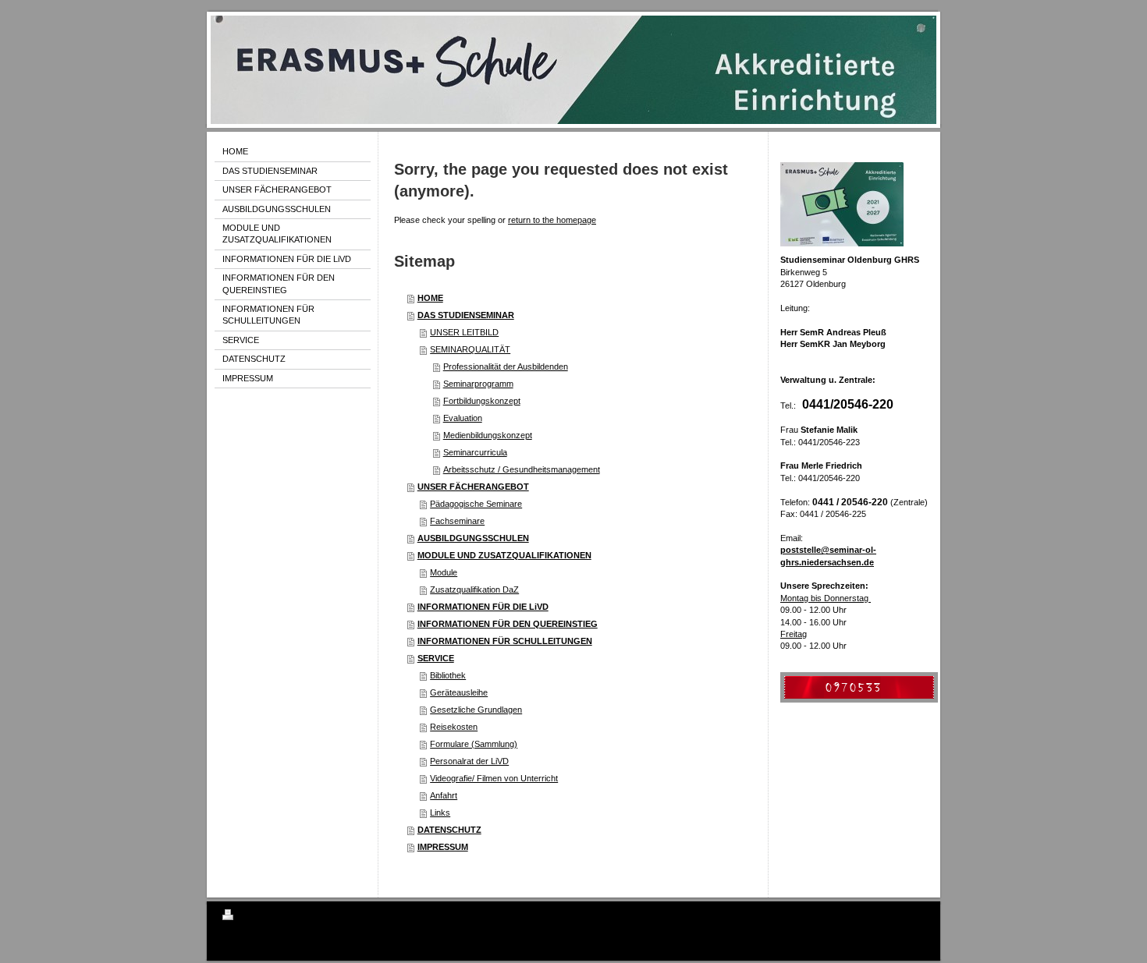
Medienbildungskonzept (487, 435)
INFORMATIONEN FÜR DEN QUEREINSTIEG (507, 623)
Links (440, 812)
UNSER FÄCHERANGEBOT (473, 486)
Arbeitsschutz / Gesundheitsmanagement (521, 469)
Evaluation (462, 418)
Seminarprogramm (478, 383)
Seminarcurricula (475, 452)
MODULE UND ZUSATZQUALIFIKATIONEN (504, 555)
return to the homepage (552, 220)
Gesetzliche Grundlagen (476, 709)
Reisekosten (454, 726)
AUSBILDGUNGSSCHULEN (473, 538)
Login (914, 914)
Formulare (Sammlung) (473, 744)
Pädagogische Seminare (476, 503)
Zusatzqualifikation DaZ (474, 589)
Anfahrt (443, 795)
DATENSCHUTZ (449, 829)
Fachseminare (457, 521)
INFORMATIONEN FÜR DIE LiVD (483, 606)
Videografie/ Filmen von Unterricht (494, 778)
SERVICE (435, 658)
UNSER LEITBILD (464, 332)
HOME (430, 298)
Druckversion (264, 917)
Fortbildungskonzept (481, 400)
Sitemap (312, 917)
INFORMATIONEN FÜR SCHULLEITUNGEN (504, 641)
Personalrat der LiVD (469, 761)
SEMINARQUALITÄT (470, 349)
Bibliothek (448, 675)
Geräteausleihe (459, 692)
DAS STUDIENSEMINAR (465, 315)
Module (443, 572)
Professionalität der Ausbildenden (505, 366)
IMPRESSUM (442, 846)
